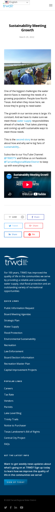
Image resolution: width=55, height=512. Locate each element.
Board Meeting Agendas (17, 314)
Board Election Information (19, 357)
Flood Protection (13, 332)
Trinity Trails (11, 419)
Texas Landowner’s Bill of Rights (22, 431)
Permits (8, 407)
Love (17, 216)
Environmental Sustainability (20, 339)
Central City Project (14, 437)
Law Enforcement (13, 351)
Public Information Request (19, 308)
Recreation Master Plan (17, 363)
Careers (8, 388)
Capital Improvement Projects (20, 369)
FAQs (7, 444)
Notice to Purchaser (15, 425)
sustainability (11, 146)
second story (23, 139)
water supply (24, 120)
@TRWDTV (10, 158)
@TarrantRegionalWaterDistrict (21, 161)
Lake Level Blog (12, 413)
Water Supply (11, 326)
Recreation (10, 345)
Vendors (8, 400)
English (13, 2)
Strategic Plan (11, 320)
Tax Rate (9, 394)
